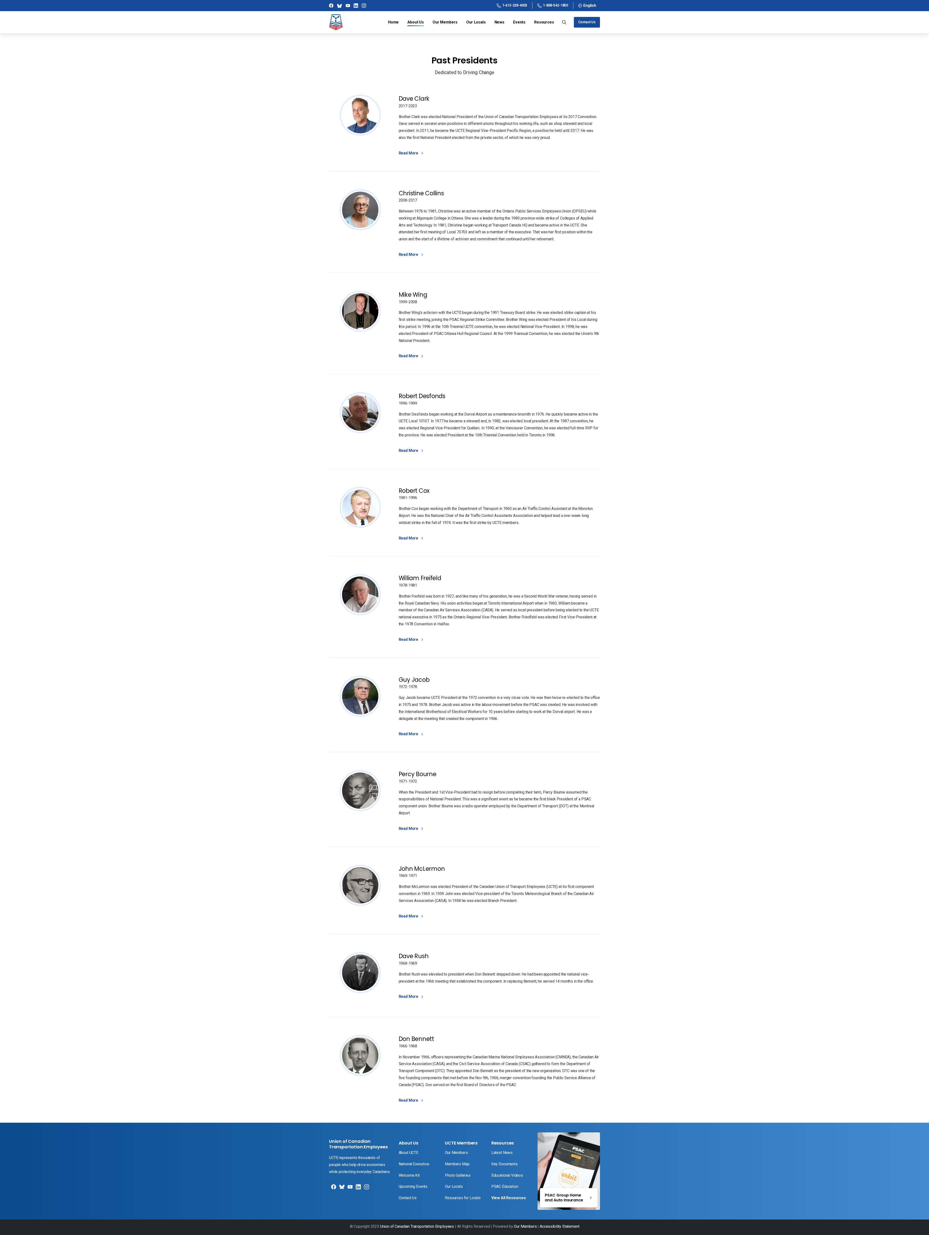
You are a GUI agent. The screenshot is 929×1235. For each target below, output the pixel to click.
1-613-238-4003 (514, 5)
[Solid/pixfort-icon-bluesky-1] (366, 1188)
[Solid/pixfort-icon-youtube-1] (349, 1188)
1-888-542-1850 (555, 5)
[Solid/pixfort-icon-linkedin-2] (358, 1188)
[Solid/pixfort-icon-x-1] (341, 1188)
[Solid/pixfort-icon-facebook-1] (333, 1188)
